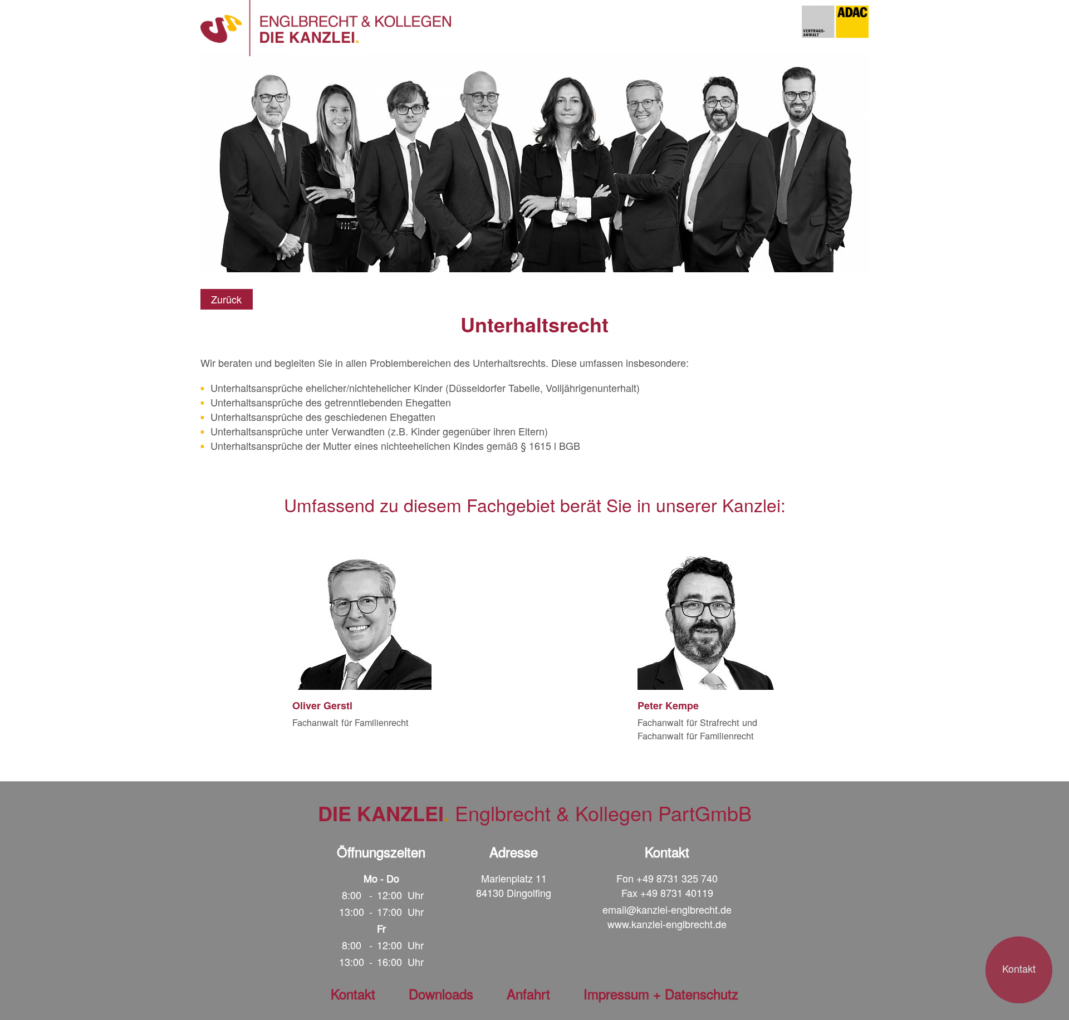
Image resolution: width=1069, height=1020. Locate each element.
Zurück (226, 299)
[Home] (325, 28)
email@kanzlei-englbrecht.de (667, 909)
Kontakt (1019, 968)
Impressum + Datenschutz (660, 993)
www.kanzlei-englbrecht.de (667, 923)
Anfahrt (528, 993)
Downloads (441, 993)
